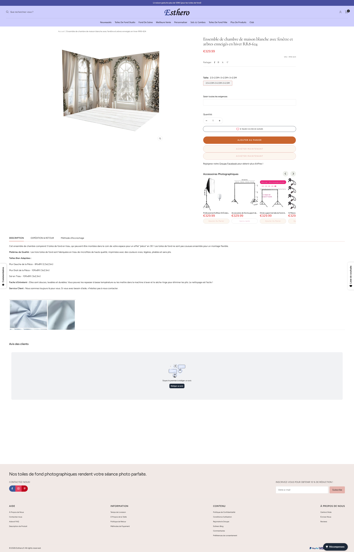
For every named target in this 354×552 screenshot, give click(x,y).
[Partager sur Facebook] (214, 62)
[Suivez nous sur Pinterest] (25, 488)
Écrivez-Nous (325, 517)
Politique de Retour (118, 522)
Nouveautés (105, 22)
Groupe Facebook (228, 163)
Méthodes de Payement (120, 526)
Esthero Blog (218, 526)
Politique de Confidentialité (224, 512)
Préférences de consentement (225, 535)
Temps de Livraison (118, 512)
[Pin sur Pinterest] (218, 62)
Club (252, 22)
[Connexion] (340, 12)
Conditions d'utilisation (222, 517)
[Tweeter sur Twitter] (223, 62)
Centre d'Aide (325, 512)
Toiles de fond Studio (125, 22)
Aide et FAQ (14, 522)
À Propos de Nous (16, 512)
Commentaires (219, 531)
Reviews (323, 522)
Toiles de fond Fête (218, 22)
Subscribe (337, 489)
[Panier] (346, 11)
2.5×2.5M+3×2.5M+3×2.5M (218, 83)
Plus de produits (238, 22)
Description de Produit (18, 526)
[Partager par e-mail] (227, 62)
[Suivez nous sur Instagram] (18, 488)
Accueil (61, 31)
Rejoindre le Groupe (221, 522)
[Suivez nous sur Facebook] (12, 488)
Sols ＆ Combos (198, 22)
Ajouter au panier (216, 221)
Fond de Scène (146, 22)
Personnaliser (180, 22)
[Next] (293, 173)
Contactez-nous (15, 517)
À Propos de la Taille (118, 517)
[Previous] (285, 173)
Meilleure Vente (163, 22)
